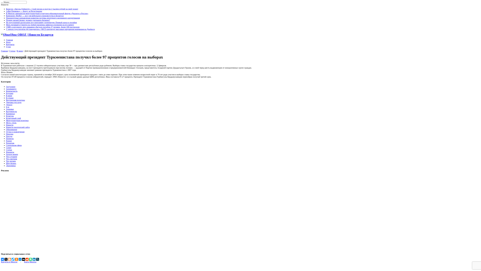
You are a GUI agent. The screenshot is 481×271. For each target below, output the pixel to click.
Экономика (11, 166)
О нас (8, 47)
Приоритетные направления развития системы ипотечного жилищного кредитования (43, 18)
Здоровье (10, 109)
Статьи (12, 51)
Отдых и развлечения (15, 132)
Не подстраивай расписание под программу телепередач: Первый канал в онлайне (41, 22)
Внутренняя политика (15, 100)
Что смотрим (11, 159)
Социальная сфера (14, 145)
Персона (9, 134)
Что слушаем (11, 157)
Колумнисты (11, 111)
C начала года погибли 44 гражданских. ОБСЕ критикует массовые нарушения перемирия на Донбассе (50, 29)
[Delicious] (13, 259)
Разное (9, 141)
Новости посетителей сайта (18, 127)
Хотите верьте (12, 154)
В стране (10, 98)
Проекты (10, 139)
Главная (9, 40)
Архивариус (11, 89)
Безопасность (11, 91)
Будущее (9, 93)
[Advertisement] (8, 212)
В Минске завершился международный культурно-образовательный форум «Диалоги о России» (47, 13)
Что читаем (11, 161)
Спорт (8, 148)
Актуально (10, 87)
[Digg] (23, 259)
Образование (11, 129)
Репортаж (10, 143)
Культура (10, 116)
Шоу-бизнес (11, 163)
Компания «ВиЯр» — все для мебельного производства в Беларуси (35, 16)
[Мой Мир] (20, 259)
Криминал (10, 114)
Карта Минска (30, 262)
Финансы (10, 152)
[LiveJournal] (37, 259)
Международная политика (17, 120)
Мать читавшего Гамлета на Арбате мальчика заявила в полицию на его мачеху (40, 25)
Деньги (9, 105)
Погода (9, 136)
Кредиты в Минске (9, 262)
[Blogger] (9, 259)
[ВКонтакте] (2, 259)
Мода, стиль (11, 123)
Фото (8, 42)
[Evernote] (30, 259)
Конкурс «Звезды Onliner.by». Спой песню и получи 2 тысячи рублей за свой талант (42, 9)
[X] (6, 259)
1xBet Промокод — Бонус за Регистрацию (24, 11)
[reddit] (27, 259)
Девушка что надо (13, 102)
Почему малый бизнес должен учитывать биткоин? (28, 20)
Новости (9, 125)
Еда (7, 107)
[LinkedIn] (34, 259)
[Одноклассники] (16, 259)
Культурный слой (13, 118)
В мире (20, 51)
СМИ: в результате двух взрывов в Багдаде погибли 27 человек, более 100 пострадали (43, 27)
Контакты (10, 44)
